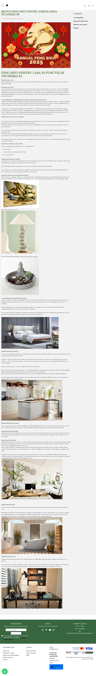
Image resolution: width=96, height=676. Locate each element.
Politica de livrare (8, 657)
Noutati (76, 28)
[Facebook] (42, 630)
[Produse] (3, 6)
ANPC (28, 655)
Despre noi (6, 651)
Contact (5, 660)
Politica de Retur (31, 653)
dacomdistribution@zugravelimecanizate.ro (80, 633)
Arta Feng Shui (18, 18)
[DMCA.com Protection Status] (87, 652)
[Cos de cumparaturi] (89, 6)
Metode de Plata (31, 651)
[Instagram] (53, 630)
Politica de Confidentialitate (11, 655)
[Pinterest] (46, 630)
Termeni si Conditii (8, 653)
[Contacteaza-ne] (85, 6)
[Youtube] (49, 630)
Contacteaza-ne (57, 666)
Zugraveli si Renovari (80, 21)
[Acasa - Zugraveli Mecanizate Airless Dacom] (13, 6)
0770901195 (81, 629)
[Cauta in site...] (93, 6)
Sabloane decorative (80, 24)
